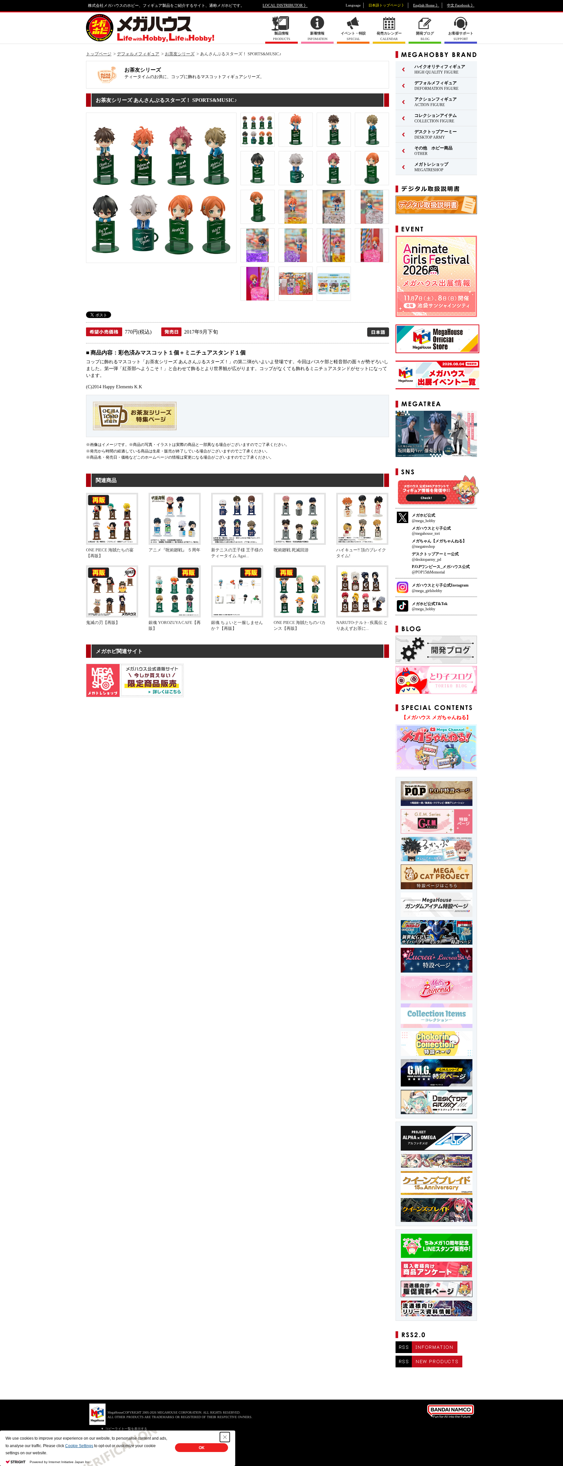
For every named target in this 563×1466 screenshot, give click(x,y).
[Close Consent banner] (225, 1437)
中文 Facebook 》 (460, 5)
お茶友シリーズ (180, 53)
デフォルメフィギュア (138, 53)
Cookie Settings (79, 1446)
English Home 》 (426, 5)
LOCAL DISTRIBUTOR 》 (285, 5)
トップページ (98, 53)
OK (202, 1447)
